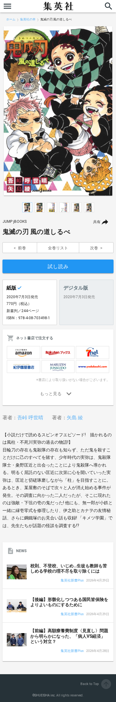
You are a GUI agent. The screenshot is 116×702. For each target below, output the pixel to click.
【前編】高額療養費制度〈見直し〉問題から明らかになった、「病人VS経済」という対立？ (69, 636)
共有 (97, 222)
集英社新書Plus (72, 580)
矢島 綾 (75, 418)
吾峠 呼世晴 (30, 418)
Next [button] (110, 111)
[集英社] (58, 6)
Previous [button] (6, 111)
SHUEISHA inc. (45, 695)
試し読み (58, 266)
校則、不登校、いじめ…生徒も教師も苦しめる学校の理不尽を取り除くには (68, 568)
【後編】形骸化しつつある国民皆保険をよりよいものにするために (69, 602)
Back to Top (95, 684)
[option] (58, 110)
